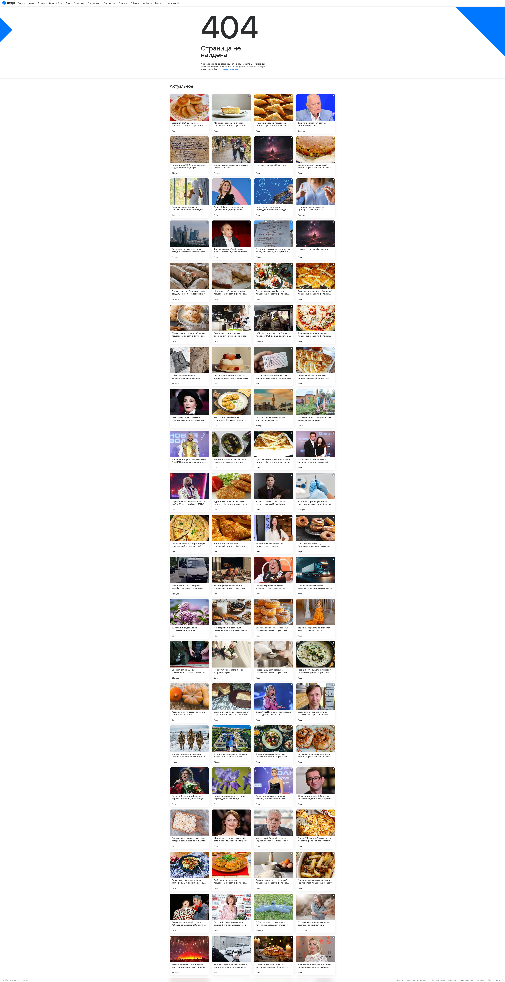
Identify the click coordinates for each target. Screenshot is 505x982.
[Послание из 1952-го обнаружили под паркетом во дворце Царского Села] (189, 156)
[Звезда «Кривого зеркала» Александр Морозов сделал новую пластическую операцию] (273, 577)
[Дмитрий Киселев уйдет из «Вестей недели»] (315, 114)
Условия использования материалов (472, 980)
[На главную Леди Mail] (10, 3)
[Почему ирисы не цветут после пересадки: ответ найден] (231, 787)
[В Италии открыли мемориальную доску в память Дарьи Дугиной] (273, 240)
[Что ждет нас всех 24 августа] (315, 240)
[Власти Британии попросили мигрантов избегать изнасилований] (273, 408)
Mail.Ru (5, 980)
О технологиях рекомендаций (417, 980)
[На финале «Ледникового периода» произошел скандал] (273, 198)
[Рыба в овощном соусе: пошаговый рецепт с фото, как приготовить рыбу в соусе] (231, 871)
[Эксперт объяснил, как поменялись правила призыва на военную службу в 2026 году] (189, 661)
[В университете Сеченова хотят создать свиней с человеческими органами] (189, 282)
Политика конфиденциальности (443, 980)
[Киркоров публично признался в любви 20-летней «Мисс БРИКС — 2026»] (189, 492)
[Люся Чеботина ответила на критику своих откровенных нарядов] (273, 787)
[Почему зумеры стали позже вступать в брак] (231, 661)
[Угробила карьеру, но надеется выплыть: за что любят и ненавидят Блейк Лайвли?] (315, 619)
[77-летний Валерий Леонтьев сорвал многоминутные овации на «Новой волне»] (189, 787)
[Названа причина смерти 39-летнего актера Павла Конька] (273, 492)
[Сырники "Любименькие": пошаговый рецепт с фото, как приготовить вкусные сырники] (189, 114)
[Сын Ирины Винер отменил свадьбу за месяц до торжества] (189, 408)
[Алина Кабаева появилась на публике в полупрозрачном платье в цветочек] (231, 198)
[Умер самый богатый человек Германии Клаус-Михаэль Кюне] (273, 829)
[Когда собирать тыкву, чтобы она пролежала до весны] (189, 703)
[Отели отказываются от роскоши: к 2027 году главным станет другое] (231, 745)
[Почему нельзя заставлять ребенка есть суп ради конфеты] (231, 324)
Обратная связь (494, 980)
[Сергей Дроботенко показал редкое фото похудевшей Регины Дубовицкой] (231, 913)
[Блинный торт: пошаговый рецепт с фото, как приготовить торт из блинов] (231, 703)
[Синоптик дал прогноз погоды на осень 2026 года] (231, 156)
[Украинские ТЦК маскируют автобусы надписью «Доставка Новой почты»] (189, 577)
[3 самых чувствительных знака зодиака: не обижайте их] (315, 913)
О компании (14, 980)
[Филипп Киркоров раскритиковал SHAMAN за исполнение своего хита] (189, 450)
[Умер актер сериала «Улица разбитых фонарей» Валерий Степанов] (315, 703)
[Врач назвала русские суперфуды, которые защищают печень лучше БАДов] (189, 829)
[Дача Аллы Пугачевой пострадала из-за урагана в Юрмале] (273, 703)
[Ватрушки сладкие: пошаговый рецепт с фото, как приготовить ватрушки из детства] (315, 745)
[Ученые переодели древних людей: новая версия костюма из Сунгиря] (189, 745)
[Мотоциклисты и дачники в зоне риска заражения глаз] (315, 408)
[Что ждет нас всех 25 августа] (273, 156)
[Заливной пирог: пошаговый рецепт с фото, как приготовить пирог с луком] (315, 156)
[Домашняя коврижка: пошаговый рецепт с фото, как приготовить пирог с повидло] (273, 450)
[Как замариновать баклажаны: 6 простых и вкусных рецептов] (231, 450)
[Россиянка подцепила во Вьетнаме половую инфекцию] (189, 198)
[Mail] (4, 3)
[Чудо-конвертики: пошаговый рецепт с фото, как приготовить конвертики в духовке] (273, 114)
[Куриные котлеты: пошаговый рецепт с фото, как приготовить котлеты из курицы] (231, 492)
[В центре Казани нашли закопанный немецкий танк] (189, 366)
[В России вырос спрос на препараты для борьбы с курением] (315, 198)
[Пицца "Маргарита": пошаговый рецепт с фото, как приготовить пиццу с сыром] (315, 829)
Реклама (24, 980)
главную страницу (229, 69)
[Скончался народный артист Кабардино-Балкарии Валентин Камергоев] (189, 913)
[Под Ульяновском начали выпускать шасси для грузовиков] (315, 577)
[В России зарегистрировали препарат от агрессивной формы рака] (315, 492)
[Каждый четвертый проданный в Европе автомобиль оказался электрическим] (231, 955)
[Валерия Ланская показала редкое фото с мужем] (273, 534)
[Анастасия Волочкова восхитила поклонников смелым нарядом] (315, 955)
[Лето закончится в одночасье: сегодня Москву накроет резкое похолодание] (189, 240)
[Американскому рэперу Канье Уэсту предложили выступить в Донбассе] (189, 955)
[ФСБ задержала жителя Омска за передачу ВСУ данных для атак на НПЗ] (273, 324)
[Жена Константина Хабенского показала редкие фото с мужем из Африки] (315, 787)
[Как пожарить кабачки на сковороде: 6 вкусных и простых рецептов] (231, 408)
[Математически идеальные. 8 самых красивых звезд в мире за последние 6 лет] (231, 829)
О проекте (400, 980)
